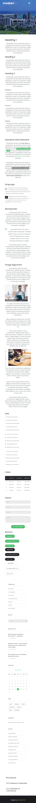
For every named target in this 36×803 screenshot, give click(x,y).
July (11, 763)
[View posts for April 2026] (9, 670)
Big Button (10, 536)
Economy (11, 595)
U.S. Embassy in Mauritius (16, 783)
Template (17, 710)
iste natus (25, 143)
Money (10, 602)
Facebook (11, 778)
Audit (10, 704)
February (12, 740)
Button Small (10, 545)
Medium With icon (13, 541)
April (11, 733)
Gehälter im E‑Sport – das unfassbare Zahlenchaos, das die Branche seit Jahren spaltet (17, 645)
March (12, 736)
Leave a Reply (18, 526)
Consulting (12, 592)
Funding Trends (13, 598)
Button (23, 704)
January (12, 759)
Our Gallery (12, 608)
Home (14, 22)
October (12, 743)
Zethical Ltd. (21, 800)
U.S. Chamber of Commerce (13, 790)
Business (11, 588)
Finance (19, 707)
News (10, 605)
